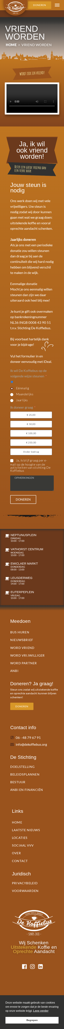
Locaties (20, 838)
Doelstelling (22, 767)
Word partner (23, 663)
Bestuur (17, 782)
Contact (20, 861)
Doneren (23, 499)
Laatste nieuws (26, 830)
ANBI (14, 671)
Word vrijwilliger (27, 655)
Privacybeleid (25, 883)
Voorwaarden (25, 891)
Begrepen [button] (32, 1020)
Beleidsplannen (25, 774)
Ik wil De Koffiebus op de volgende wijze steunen (28, 373)
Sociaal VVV (23, 845)
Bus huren (19, 632)
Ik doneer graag (21, 407)
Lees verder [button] (40, 1010)
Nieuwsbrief (21, 640)
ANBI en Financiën (26, 790)
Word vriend (22, 648)
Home (11, 45)
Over (16, 853)
